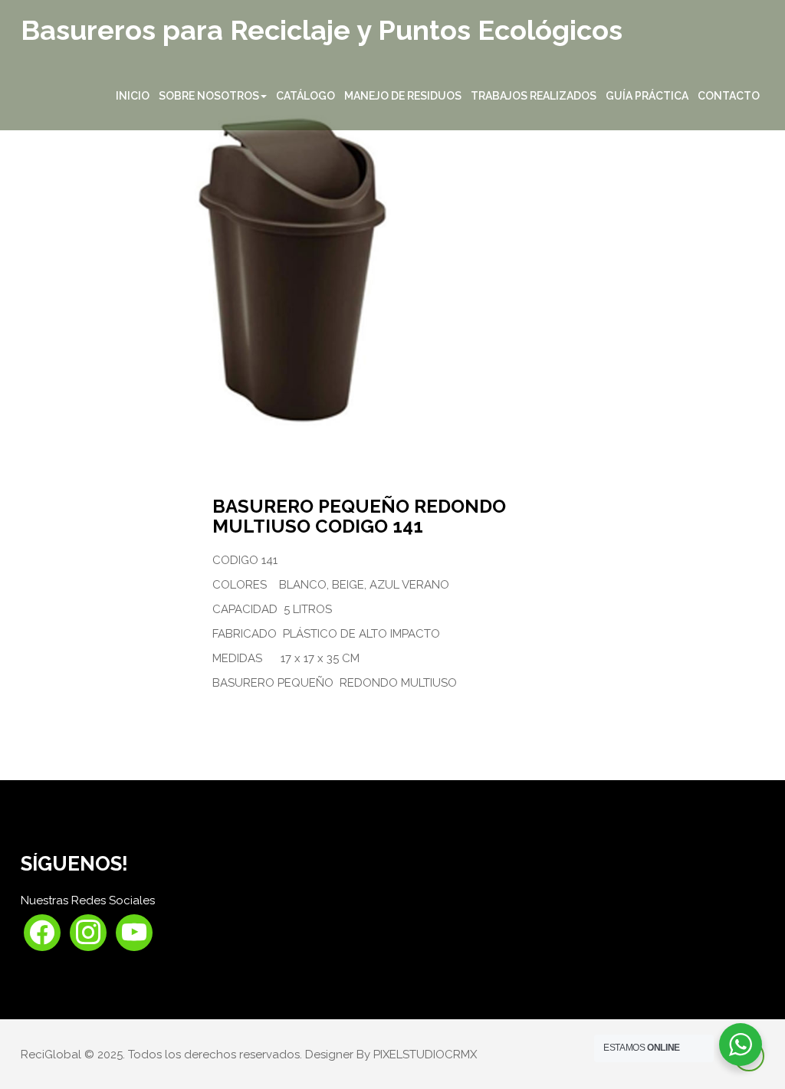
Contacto (729, 96)
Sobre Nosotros (209, 96)
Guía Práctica (647, 96)
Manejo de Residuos (402, 96)
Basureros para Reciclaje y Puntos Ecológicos (321, 30)
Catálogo (305, 96)
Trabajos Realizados (533, 96)
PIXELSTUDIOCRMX (425, 1054)
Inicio (132, 96)
